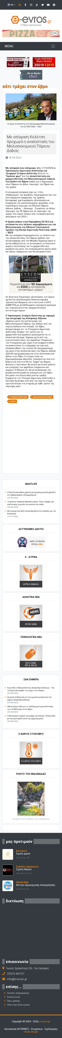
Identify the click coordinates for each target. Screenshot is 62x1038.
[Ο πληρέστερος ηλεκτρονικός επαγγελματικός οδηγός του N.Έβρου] (31, 20)
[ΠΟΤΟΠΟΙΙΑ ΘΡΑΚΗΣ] (18, 62)
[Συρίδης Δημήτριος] (7, 869)
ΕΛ (12, 5)
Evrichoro (21, 850)
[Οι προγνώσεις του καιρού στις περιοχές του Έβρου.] (31, 752)
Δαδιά (12, 401)
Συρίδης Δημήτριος (27, 866)
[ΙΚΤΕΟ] (44, 62)
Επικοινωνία (13, 997)
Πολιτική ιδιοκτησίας (18, 1004)
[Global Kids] (7, 885)
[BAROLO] (31, 33)
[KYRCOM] (31, 274)
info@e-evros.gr (17, 979)
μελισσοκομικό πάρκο (42, 397)
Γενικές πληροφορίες (18, 993)
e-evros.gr (44, 1021)
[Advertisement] (31, 438)
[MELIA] (31, 74)
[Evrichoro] (7, 854)
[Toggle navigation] (53, 46)
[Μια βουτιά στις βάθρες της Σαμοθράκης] (31, 798)
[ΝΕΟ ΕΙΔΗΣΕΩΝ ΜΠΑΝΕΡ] (34, 468)
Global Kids (22, 882)
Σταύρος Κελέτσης (18, 397)
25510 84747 (15, 973)
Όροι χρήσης (13, 1001)
